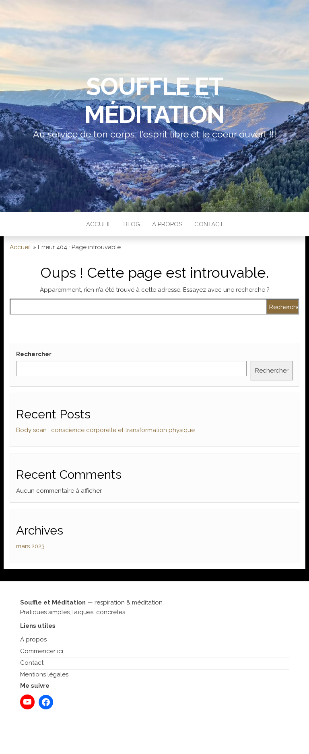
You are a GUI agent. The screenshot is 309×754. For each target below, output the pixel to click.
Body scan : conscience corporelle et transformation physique (105, 430)
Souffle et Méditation (154, 100)
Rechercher (34, 354)
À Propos (167, 224)
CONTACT (208, 224)
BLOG (132, 224)
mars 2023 (30, 546)
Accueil (98, 224)
